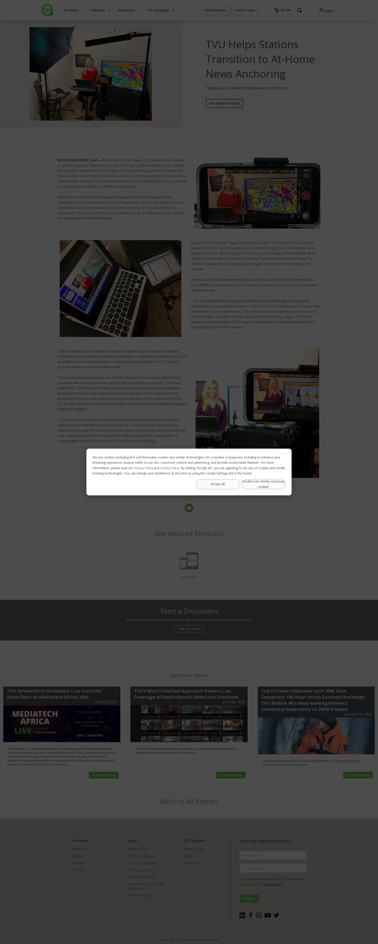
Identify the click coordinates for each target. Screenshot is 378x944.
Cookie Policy (169, 468)
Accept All (218, 484)
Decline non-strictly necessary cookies (263, 484)
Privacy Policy (143, 468)
